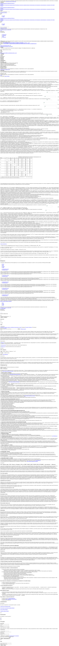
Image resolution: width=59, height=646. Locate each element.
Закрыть (2, 317)
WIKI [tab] (3, 267)
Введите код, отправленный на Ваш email (6, 636)
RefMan (7, 301)
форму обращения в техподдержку (11, 599)
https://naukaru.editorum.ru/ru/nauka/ (8, 371)
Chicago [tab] (3, 266)
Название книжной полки (5, 316)
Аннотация (4, 35)
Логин (1, 643)
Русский (3, 15)
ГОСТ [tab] (3, 264)
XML (3, 303)
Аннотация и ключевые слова (5, 69)
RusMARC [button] (10, 301)
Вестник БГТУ (2, 9)
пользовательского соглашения (14, 635)
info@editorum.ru (5, 354)
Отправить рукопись (3, 12)
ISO (2, 302)
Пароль (1, 644)
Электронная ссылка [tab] (5, 275)
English (3, 16)
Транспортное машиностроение (10, 9)
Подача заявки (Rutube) (4, 609)
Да (0, 618)
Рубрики (1, 5)
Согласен (2, 2)
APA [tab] (3, 265)
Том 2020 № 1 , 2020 (26, 42)
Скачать (8, 76)
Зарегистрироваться (7, 638)
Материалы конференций (8, 3)
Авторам (1, 4)
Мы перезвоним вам (3, 601)
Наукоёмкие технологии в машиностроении (22, 9)
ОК (9, 637)
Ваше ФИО (2, 623)
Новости (13, 3)
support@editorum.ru (12, 598)
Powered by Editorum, (28, 327)
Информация (4, 34)
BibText (1, 301)
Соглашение (2, 327)
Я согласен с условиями (5, 635)
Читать (6, 76)
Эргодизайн (53, 9)
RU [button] (0, 14)
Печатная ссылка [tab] (5, 269)
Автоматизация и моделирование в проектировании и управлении (40, 9)
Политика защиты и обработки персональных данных (12, 327)
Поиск (1, 10)
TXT (3, 305)
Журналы (2, 3)
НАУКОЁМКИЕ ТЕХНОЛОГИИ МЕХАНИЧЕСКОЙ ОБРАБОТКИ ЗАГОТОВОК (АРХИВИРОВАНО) (20, 43)
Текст (3, 36)
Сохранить (5, 317)
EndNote (4, 301)
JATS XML (3, 308)
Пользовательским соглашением (11, 1)
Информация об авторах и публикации (6, 46)
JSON (3, 304)
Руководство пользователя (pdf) (5, 606)
